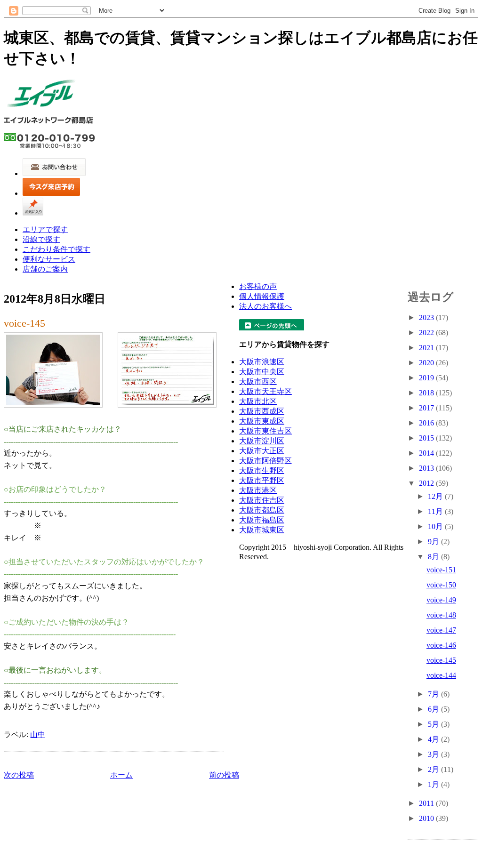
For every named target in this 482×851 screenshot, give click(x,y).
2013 (427, 468)
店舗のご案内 (45, 269)
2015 (427, 438)
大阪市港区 (258, 490)
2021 (427, 348)
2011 (427, 803)
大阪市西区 (258, 381)
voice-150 (441, 585)
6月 (434, 709)
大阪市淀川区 (261, 441)
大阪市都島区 (261, 510)
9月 (434, 542)
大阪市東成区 (261, 421)
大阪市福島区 (261, 520)
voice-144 (441, 675)
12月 (436, 496)
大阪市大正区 (261, 451)
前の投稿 (224, 775)
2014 (427, 453)
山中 (37, 735)
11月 (436, 511)
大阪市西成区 (261, 411)
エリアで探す (45, 229)
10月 (436, 526)
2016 (427, 423)
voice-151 (441, 570)
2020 (427, 363)
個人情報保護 (261, 296)
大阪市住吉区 (261, 500)
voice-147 (441, 630)
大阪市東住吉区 (265, 431)
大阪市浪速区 (261, 362)
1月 (434, 784)
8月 (434, 557)
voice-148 (441, 615)
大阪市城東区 (261, 530)
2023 (427, 317)
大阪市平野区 (261, 480)
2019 (427, 378)
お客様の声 (258, 286)
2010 (427, 818)
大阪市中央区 (261, 372)
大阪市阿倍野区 (265, 461)
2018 (427, 393)
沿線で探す (41, 239)
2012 (427, 483)
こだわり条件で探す (56, 249)
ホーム (121, 775)
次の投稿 (19, 775)
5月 (434, 724)
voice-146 (441, 645)
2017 (427, 408)
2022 (427, 333)
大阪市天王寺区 (265, 391)
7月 (434, 694)
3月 (434, 754)
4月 (434, 739)
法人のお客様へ (265, 306)
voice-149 (441, 600)
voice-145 (24, 323)
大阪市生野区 (261, 470)
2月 (434, 769)
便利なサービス (49, 259)
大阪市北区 (258, 401)
